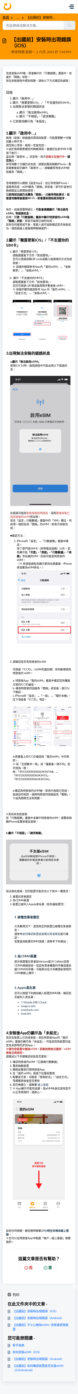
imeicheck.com (30, 1009)
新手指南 (18, 1345)
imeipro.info (28, 1006)
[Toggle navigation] (71, 6)
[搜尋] (70, 25)
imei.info (26, 1013)
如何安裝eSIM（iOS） (27, 1352)
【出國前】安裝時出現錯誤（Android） (38, 1318)
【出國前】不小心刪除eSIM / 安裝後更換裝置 (40, 1327)
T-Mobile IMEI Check (34, 1002)
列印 (16, 1295)
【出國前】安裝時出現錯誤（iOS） (35, 1311)
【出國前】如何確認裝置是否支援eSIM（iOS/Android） (38, 1368)
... (18, 17)
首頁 (5, 17)
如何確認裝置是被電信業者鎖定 (41, 933)
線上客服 (43, 1084)
